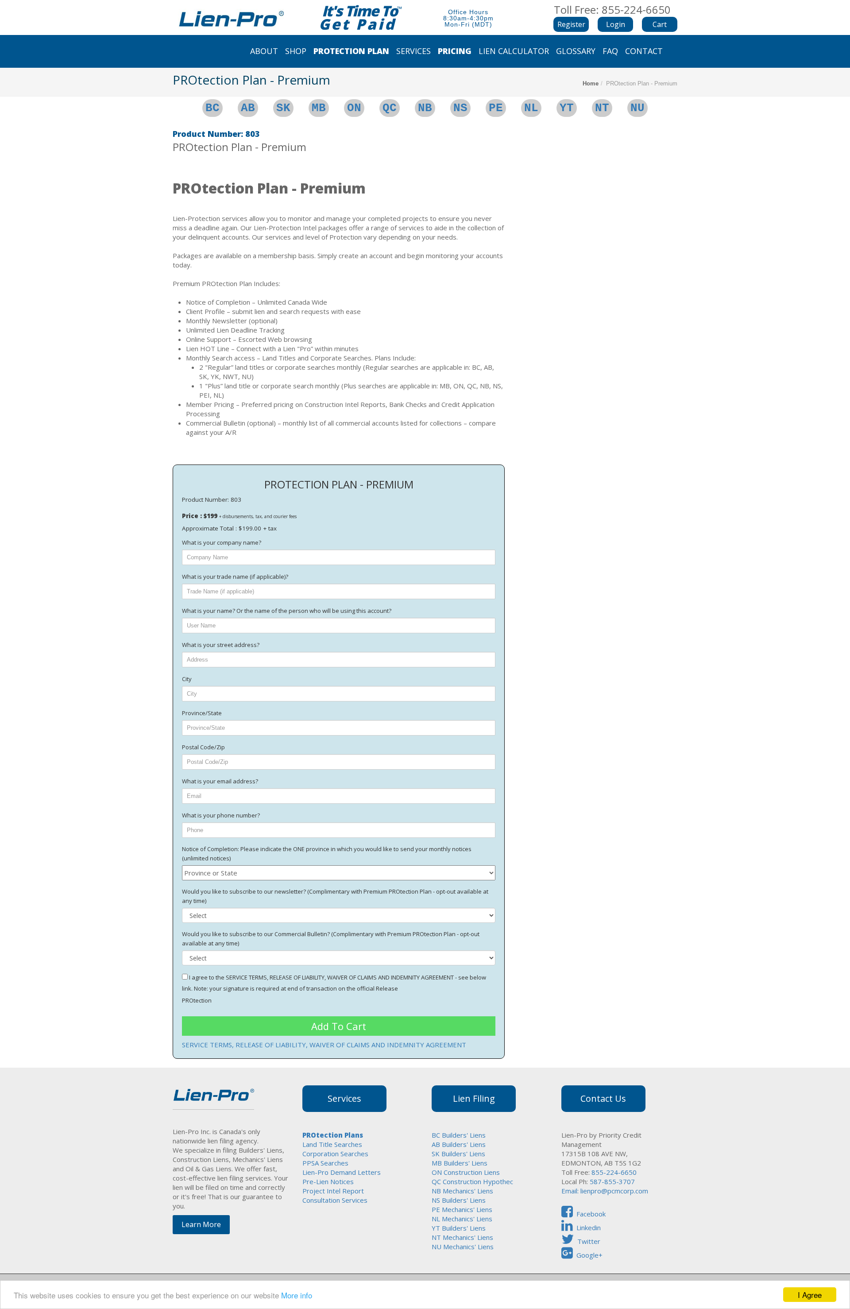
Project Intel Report (333, 1190)
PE (496, 108)
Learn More (201, 1224)
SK (283, 108)
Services (413, 51)
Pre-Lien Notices (328, 1181)
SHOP (295, 51)
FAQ (610, 51)
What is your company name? (221, 542)
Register (571, 24)
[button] (615, 24)
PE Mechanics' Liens (462, 1209)
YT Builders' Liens (459, 1228)
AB (248, 108)
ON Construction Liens (466, 1172)
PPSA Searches (325, 1162)
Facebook (591, 1213)
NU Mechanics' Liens (463, 1246)
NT (602, 108)
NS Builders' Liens (459, 1200)
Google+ (589, 1255)
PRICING (454, 51)
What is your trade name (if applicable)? (235, 577)
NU (637, 108)
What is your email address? (220, 781)
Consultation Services (334, 1200)
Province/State (202, 713)
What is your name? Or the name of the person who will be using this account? (286, 611)
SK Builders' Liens (458, 1153)
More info (296, 1295)
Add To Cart (338, 1026)
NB (425, 108)
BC (212, 108)
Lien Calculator (514, 51)
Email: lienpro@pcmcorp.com (604, 1190)
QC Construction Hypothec (472, 1181)
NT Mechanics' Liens (462, 1237)
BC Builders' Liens (459, 1135)
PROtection (197, 1000)
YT (567, 108)
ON (354, 108)
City (187, 679)
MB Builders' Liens (459, 1162)
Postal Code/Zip (203, 747)
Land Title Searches (332, 1144)
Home (591, 83)
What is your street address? (220, 645)
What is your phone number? (221, 815)
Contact (644, 51)
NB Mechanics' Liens (462, 1190)
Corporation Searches (335, 1153)
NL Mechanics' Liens (462, 1218)
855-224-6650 (613, 1172)
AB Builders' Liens (459, 1144)
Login (615, 24)
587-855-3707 (612, 1181)
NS (460, 108)
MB (319, 108)
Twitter (588, 1241)
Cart (660, 24)
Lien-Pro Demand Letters (341, 1172)
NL (531, 108)
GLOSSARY (575, 51)
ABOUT (264, 51)
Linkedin (588, 1227)
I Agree (810, 1294)
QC (389, 108)
